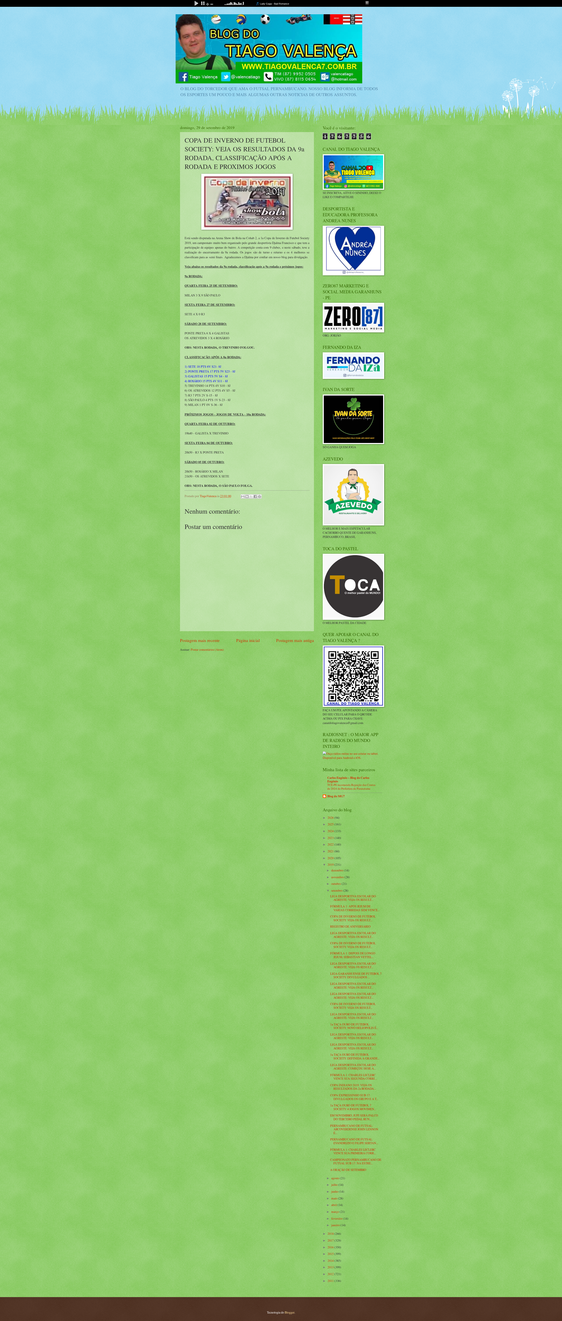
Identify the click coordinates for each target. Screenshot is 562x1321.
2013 (331, 1267)
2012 (331, 1274)
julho (334, 1185)
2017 (331, 1240)
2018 (331, 1233)
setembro (337, 890)
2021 (331, 851)
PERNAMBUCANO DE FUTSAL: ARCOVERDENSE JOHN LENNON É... (354, 1129)
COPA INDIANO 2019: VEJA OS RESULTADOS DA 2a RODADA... (353, 1087)
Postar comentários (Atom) (207, 649)
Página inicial (248, 640)
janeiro (335, 1225)
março (335, 1212)
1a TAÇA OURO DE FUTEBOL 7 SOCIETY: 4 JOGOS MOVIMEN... (353, 1107)
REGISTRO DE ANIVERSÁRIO (350, 926)
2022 (331, 844)
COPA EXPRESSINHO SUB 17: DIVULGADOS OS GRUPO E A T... (354, 1097)
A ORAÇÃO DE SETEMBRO (348, 1170)
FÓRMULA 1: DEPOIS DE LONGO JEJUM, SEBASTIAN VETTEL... (352, 955)
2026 (331, 818)
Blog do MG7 (336, 796)
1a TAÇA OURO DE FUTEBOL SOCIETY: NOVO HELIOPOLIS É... (354, 1026)
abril (334, 1205)
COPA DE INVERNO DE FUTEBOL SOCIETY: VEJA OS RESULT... (353, 918)
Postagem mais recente (200, 640)
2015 (331, 1254)
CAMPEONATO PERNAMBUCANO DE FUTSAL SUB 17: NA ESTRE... (355, 1161)
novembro (337, 877)
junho (335, 1191)
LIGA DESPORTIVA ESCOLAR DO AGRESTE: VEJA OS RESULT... (353, 898)
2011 (331, 1281)
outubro (336, 884)
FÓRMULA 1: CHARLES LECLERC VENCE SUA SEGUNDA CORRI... (353, 1077)
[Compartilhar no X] (251, 496)
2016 (331, 1247)
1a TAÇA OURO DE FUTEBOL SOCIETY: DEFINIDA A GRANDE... (355, 1056)
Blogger (289, 1312)
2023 (331, 838)
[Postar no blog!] (247, 496)
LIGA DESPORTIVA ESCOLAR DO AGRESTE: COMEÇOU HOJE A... (353, 1067)
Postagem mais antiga (295, 640)
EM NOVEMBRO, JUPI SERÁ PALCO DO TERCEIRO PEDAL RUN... (354, 1117)
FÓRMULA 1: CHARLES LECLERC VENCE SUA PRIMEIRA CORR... (353, 1151)
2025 (331, 824)
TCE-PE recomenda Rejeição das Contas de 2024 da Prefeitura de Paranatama (351, 786)
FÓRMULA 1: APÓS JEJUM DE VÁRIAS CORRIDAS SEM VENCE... (355, 908)
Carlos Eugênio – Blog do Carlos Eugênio (348, 779)
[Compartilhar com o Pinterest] (259, 496)
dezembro (337, 870)
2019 (331, 864)
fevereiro (337, 1218)
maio (334, 1198)
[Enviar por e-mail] (243, 496)
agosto (335, 1178)
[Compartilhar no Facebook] (255, 496)
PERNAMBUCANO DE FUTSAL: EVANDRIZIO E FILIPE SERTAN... (354, 1141)
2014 (331, 1260)
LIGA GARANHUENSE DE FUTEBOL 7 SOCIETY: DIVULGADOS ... (356, 975)
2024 (331, 831)
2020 (331, 858)
